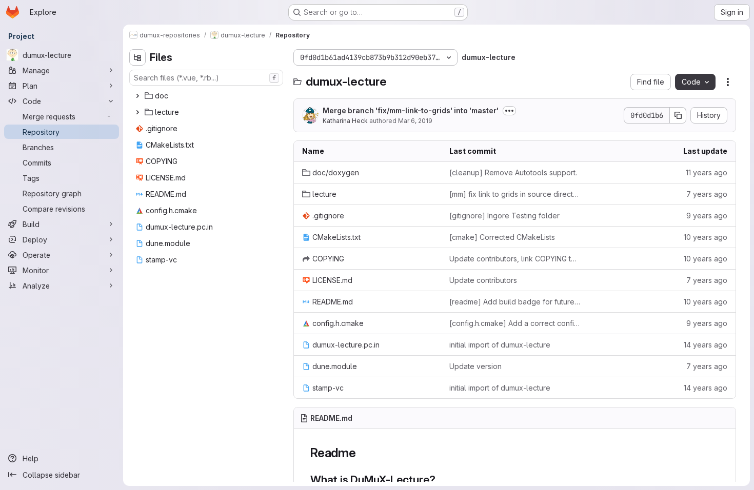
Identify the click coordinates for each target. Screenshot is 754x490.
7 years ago (706, 194)
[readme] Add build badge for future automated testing (514, 301)
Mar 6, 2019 (415, 121)
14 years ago (705, 344)
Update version (475, 366)
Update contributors (483, 280)
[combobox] (206, 78)
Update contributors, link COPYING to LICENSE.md (514, 258)
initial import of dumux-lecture (499, 344)
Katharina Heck (345, 121)
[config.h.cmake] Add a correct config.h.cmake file (514, 323)
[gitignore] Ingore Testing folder (504, 215)
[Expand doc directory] (137, 96)
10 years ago (705, 237)
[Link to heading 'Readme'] (362, 452)
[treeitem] (207, 96)
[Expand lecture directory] (137, 112)
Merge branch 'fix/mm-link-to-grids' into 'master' (411, 110)
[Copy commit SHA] (678, 115)
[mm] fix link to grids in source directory (514, 194)
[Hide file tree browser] (137, 57)
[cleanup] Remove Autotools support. (513, 172)
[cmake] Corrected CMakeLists (502, 237)
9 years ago (706, 215)
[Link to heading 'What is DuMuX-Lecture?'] (441, 479)
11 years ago (706, 172)
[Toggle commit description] (509, 110)
